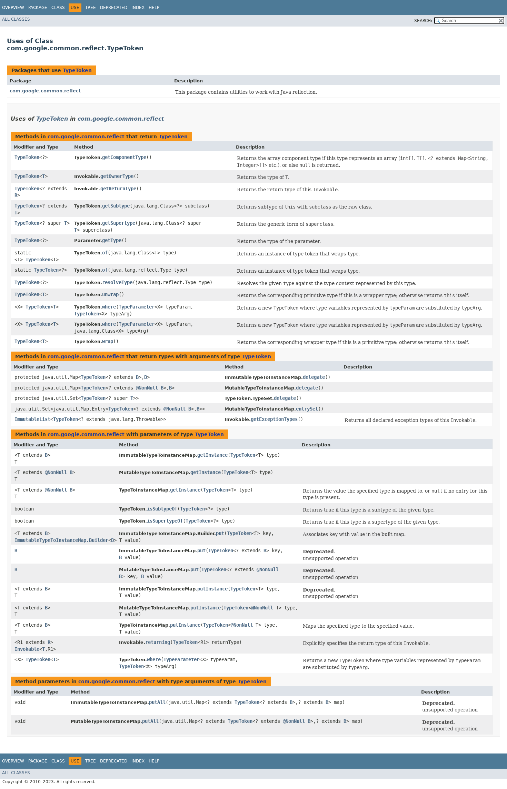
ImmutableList (32, 419)
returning (157, 642)
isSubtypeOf (162, 509)
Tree (90, 7)
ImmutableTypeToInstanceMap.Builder (61, 540)
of (105, 252)
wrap (107, 341)
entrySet (307, 409)
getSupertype (118, 223)
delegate (314, 377)
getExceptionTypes (274, 419)
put (220, 533)
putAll (157, 702)
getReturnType (118, 188)
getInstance (212, 455)
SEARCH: (423, 20)
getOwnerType (116, 176)
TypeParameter (137, 307)
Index (138, 7)
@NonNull (147, 388)
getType (111, 240)
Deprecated (113, 7)
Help (154, 7)
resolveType (117, 282)
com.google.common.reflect (45, 90)
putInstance (212, 588)
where (109, 307)
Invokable (26, 649)
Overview (13, 7)
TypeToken (77, 70)
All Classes (16, 19)
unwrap (110, 294)
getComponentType (124, 157)
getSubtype (116, 206)
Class (58, 7)
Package (37, 7)
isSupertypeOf (165, 521)
